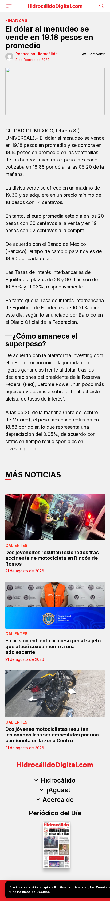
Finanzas (16, 20)
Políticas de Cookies (33, 892)
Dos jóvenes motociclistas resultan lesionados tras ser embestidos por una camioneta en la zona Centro (52, 734)
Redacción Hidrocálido (36, 53)
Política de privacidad (71, 887)
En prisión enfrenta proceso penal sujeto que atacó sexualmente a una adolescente (53, 646)
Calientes (16, 545)
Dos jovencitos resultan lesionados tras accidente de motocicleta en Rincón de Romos (52, 558)
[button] (10, 6)
